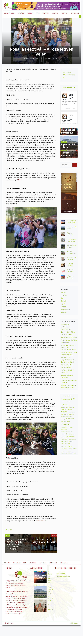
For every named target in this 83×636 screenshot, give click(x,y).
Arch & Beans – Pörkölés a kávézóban (71, 241)
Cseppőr (64, 301)
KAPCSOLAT (75, 13)
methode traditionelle (67, 431)
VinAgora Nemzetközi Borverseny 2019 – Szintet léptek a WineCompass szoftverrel (16, 544)
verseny (70, 448)
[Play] (64, 96)
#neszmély (63, 396)
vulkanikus (68, 451)
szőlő (69, 443)
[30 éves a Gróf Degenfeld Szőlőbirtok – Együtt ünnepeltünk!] (63, 259)
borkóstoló (69, 402)
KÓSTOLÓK (64, 13)
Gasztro (63, 307)
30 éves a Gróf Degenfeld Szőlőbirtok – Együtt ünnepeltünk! (68, 360)
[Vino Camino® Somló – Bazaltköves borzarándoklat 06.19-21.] (63, 247)
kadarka (70, 416)
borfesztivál (64, 402)
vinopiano (63, 451)
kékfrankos (70, 419)
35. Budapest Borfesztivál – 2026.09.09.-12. (66, 327)
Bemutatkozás (9, 13)
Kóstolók (10, 529)
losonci (68, 421)
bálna (70, 404)
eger (66, 409)
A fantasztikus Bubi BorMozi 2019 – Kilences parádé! (44, 541)
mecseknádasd (64, 429)
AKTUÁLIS (21, 13)
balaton (64, 399)
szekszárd (64, 443)
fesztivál (70, 409)
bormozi (64, 404)
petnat (74, 434)
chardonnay (71, 407)
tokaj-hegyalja (64, 448)
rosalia (63, 439)
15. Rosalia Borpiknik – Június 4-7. (70, 271)
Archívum (64, 295)
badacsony (70, 396)
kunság (63, 419)
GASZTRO (55, 13)
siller (62, 441)
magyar (65, 424)
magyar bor (64, 427)
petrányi (62, 436)
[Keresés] (74, 165)
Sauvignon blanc (72, 439)
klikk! (20, 180)
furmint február (71, 412)
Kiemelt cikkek (65, 310)
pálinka (73, 436)
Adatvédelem (74, 623)
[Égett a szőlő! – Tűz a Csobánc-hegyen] (69, 148)
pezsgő (68, 436)
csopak (62, 409)
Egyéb (63, 304)
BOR (38, 13)
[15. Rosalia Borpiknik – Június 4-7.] (63, 272)
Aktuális (63, 292)
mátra (63, 434)
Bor (62, 298)
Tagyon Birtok (64, 446)
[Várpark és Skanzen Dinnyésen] (63, 278)
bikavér (68, 399)
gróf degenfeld (70, 414)
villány (74, 448)
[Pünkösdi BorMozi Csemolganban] (63, 266)
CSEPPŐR (45, 13)
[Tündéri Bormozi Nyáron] (69, 157)
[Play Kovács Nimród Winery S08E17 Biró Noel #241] (64, 95)
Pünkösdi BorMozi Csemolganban (72, 265)
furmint (64, 412)
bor (73, 398)
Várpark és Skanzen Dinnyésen (70, 278)
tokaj (70, 446)
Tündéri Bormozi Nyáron (69, 235)
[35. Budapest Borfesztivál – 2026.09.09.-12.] (69, 134)
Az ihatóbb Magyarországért (69, 75)
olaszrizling (69, 434)
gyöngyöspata (64, 416)
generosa (63, 414)
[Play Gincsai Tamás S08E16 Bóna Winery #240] (64, 116)
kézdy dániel (63, 421)
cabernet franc (64, 407)
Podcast (30, 13)
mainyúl (71, 427)
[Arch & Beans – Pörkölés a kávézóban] (63, 241)
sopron (70, 441)
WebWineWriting (64, 453)
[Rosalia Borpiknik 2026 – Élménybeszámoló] (63, 253)
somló (66, 441)
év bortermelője (72, 453)
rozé (66, 439)
